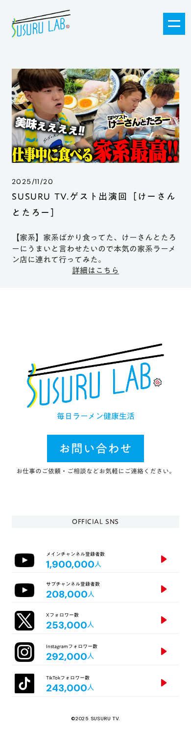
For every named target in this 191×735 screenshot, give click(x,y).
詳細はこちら (95, 270)
